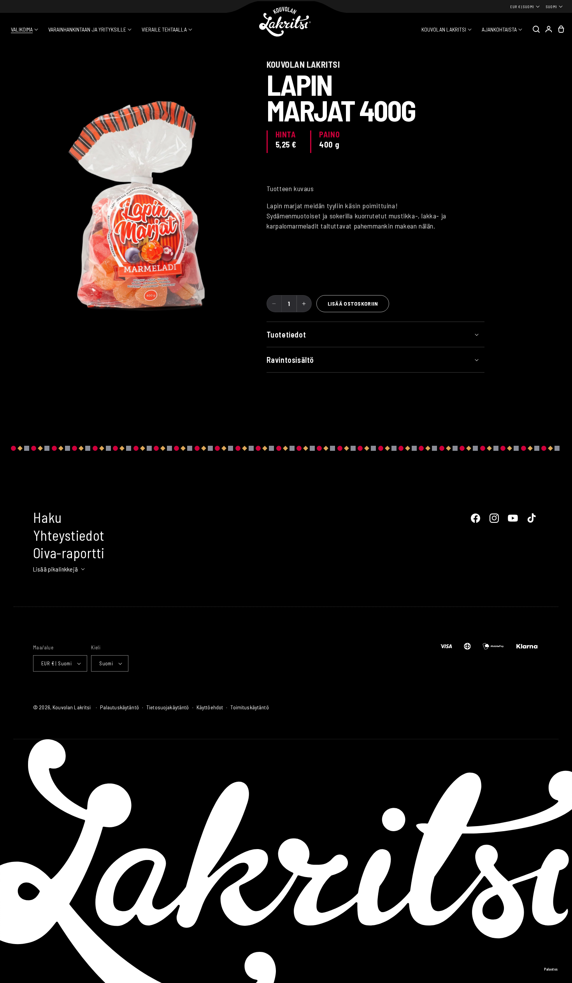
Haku (47, 517)
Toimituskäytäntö (249, 707)
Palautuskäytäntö (119, 707)
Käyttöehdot (210, 707)
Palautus (551, 969)
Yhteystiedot (68, 535)
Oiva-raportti (69, 552)
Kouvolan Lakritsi (72, 707)
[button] (24, 30)
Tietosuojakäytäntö (167, 707)
